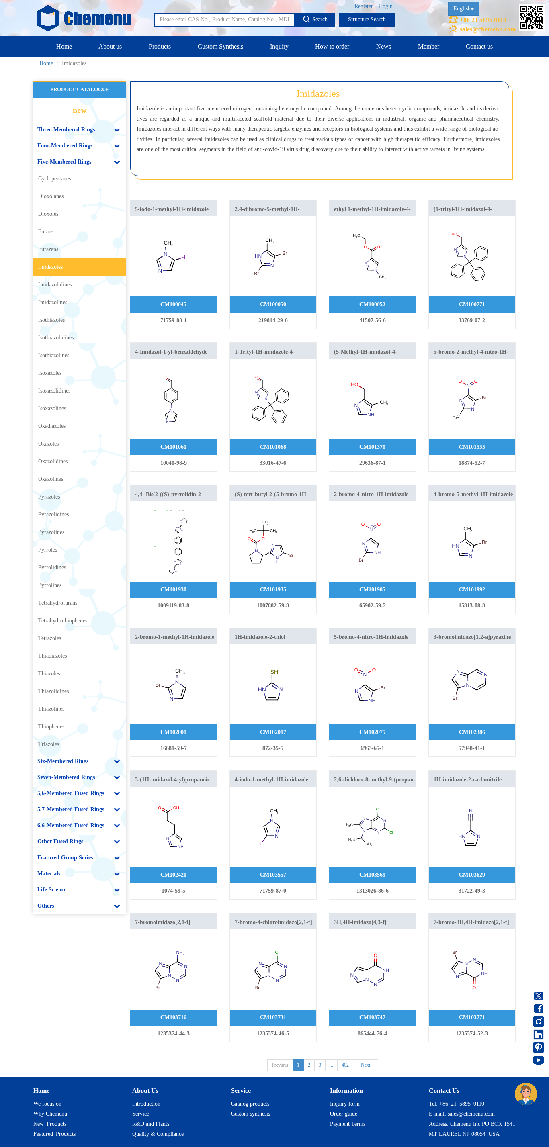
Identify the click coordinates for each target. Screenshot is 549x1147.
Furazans (48, 249)
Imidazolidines (55, 285)
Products (160, 46)
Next (365, 1065)
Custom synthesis (250, 1114)
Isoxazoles (49, 373)
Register (363, 6)
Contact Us (444, 1090)
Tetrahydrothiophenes (62, 620)
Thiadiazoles (52, 656)
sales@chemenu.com (488, 29)
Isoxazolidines (54, 391)
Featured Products (54, 1134)
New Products (49, 1124)
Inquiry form (345, 1104)
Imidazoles (50, 267)
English (462, 9)
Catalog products (250, 1104)
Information (346, 1090)
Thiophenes (51, 727)
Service (140, 1114)
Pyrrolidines (52, 567)
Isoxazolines (52, 408)
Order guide (343, 1114)
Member (428, 46)
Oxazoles (48, 444)
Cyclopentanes (54, 179)
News (383, 46)
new (79, 110)
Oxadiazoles (52, 426)
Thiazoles (49, 674)
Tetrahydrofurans (57, 603)
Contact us (479, 46)
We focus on (47, 1104)
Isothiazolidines (56, 338)
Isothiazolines (53, 355)
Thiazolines (51, 709)
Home (64, 46)
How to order (332, 46)
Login (386, 6)
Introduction (146, 1104)
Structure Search (367, 19)
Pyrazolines (51, 532)
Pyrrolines (49, 585)
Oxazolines (50, 479)
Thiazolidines (53, 691)
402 (345, 1065)
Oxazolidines (53, 461)
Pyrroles (47, 550)
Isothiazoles (51, 320)
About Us (145, 1090)
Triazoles (48, 744)
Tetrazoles (49, 638)
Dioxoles (48, 214)
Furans (45, 232)
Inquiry (279, 46)
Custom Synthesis (220, 46)
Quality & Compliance (158, 1134)
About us (110, 46)
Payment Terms (347, 1124)
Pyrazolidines (53, 514)
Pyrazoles (49, 497)
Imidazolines (52, 302)
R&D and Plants (150, 1124)
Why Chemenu (50, 1114)
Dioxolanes (51, 196)
